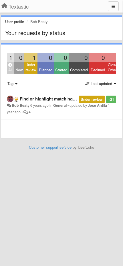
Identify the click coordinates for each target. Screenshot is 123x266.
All (10, 69)
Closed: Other (114, 67)
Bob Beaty (20, 105)
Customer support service (50, 147)
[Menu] (113, 6)
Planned (45, 69)
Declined (98, 69)
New (19, 69)
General (60, 105)
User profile (14, 21)
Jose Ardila (97, 105)
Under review (30, 67)
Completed (79, 69)
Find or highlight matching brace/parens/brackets (69, 99)
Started (61, 69)
